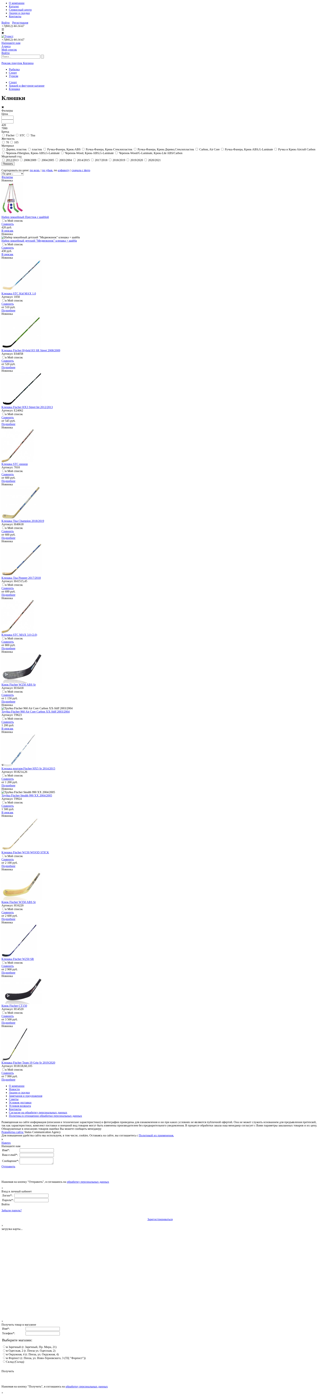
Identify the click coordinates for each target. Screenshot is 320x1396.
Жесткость (7, 138)
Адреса (6, 46)
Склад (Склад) (15, 1361)
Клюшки (14, 89)
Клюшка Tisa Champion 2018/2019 (22, 520)
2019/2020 (136, 160)
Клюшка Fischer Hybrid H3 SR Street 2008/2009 (30, 350)
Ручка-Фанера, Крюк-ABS (64, 149)
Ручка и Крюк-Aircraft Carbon (296, 149)
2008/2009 (30, 160)
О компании (16, 3)
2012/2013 (12, 160)
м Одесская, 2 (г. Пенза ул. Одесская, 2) (30, 1350)
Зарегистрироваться (160, 1219)
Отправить (8, 1166)
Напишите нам (10, 43)
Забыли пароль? (11, 1210)
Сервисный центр (20, 9)
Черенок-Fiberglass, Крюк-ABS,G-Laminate (33, 153)
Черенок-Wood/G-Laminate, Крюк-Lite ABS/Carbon (150, 153)
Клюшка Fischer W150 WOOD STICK (25, 852)
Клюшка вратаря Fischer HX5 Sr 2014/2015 (28, 768)
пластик (37, 149)
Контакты (15, 16)
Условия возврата (20, 1105)
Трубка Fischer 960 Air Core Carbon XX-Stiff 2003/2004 (35, 711)
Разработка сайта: (12, 1132)
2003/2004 (65, 160)
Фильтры (7, 177)
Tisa (32, 135)
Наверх (6, 1142)
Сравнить (7, 224)
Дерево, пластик (16, 149)
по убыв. (47, 170)
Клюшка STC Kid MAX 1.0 (18, 293)
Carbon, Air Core (209, 149)
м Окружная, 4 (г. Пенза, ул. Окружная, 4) (32, 1354)
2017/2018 (101, 160)
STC (22, 135)
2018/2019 (119, 160)
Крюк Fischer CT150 (14, 1005)
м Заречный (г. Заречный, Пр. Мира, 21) (31, 1347)
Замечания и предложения (25, 1095)
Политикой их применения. (156, 1135)
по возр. (35, 170)
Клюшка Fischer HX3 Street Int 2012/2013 (27, 407)
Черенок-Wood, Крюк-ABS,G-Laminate (89, 153)
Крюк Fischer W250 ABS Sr (18, 684)
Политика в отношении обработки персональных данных (45, 1115)
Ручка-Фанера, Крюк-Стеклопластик (109, 149)
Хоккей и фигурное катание (26, 85)
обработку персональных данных (88, 1181)
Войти (5, 22)
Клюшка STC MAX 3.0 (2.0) (19, 634)
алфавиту (64, 170)
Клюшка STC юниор (14, 464)
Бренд (5, 131)
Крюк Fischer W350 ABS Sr (18, 902)
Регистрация (20, 22)
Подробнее (8, 310)
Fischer (10, 135)
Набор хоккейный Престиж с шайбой (25, 217)
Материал (7, 145)
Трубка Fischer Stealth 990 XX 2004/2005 (26, 795)
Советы (14, 1099)
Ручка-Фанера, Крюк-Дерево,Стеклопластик (166, 149)
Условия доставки (20, 1102)
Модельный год (11, 156)
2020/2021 (154, 160)
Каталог (14, 6)
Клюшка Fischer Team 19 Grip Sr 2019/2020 (28, 1062)
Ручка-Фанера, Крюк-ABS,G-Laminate (249, 149)
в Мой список (14, 220)
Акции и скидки (19, 13)
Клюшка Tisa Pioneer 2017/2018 (21, 577)
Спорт (13, 82)
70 (7, 142)
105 (16, 142)
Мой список (9, 49)
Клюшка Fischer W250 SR (17, 959)
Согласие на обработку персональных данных (38, 1112)
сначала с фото (81, 170)
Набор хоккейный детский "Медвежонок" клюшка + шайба (39, 240)
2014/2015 (83, 160)
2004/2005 (47, 160)
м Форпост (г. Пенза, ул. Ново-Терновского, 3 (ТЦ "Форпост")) (46, 1358)
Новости (14, 1089)
